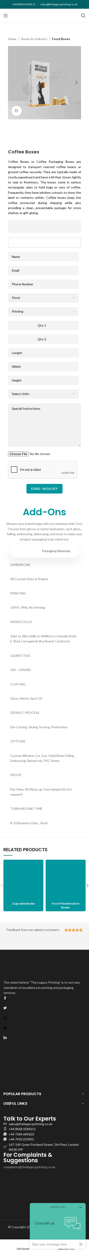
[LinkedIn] (44, 1037)
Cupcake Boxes (23, 904)
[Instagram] (44, 1017)
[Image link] (32, 226)
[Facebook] (44, 998)
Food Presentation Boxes (65, 906)
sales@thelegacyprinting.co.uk (58, 4)
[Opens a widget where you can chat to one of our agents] (57, 1225)
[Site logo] (44, 15)
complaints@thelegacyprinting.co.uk (29, 1167)
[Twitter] (44, 1008)
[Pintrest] (44, 1027)
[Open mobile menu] (5, 15)
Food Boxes (61, 39)
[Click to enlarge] (16, 111)
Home (12, 39)
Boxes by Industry (34, 39)
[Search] (83, 15)
